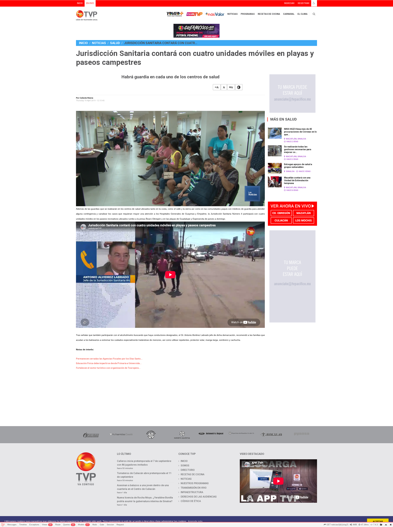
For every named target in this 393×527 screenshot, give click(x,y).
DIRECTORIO (188, 469)
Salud (115, 43)
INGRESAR (289, 3)
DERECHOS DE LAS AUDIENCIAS (199, 496)
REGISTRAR (303, 3)
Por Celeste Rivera (84, 98)
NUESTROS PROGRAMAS (195, 483)
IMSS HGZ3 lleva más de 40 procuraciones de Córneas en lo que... (300, 132)
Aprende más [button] (195, 521)
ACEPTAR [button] (378, 521)
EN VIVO (90, 3)
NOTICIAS (232, 14)
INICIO (80, 3)
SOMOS (185, 465)
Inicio (83, 43)
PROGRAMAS (248, 14)
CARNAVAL (288, 14)
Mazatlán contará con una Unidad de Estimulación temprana (297, 180)
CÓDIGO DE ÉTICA (191, 501)
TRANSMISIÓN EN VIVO (193, 487)
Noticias (99, 43)
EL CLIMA (302, 14)
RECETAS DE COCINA (269, 14)
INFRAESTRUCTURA (192, 492)
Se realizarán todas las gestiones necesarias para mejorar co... (297, 149)
